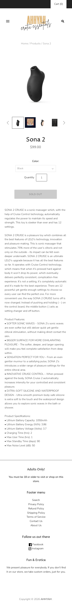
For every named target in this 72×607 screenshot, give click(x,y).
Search (36, 500)
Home (24, 43)
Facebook (37, 544)
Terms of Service (36, 517)
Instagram (37, 548)
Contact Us (36, 521)
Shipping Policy (36, 513)
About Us (36, 525)
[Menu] (8, 21)
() (58, 4)
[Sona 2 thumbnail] (18, 123)
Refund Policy (36, 508)
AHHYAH (46, 599)
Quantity (29, 177)
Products (35, 43)
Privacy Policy (36, 504)
